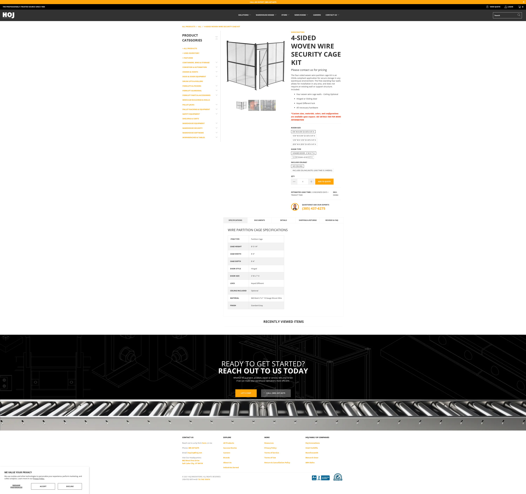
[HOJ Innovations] (43, 15)
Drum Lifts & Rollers (192, 81)
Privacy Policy (270, 448)
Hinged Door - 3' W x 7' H (304, 153)
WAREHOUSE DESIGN (265, 15)
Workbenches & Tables (193, 137)
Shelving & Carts (190, 118)
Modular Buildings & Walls (196, 100)
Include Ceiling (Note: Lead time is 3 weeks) (312, 170)
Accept (43, 486)
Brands (226, 457)
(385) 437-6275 (313, 208)
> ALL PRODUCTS (189, 48)
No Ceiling (297, 166)
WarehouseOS (311, 452)
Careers (226, 452)
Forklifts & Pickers (191, 86)
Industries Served (231, 467)
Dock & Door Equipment (194, 76)
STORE (284, 15)
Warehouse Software (193, 133)
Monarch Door (311, 457)
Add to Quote (324, 181)
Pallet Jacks (188, 104)
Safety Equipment (191, 114)
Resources (269, 443)
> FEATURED (187, 58)
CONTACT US (331, 15)
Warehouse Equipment (193, 123)
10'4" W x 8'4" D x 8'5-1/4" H (304, 136)
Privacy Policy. (39, 478)
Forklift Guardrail (192, 90)
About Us (227, 462)
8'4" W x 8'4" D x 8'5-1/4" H (303, 131)
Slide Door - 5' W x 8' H (303, 157)
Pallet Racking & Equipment (196, 109)
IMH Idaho (310, 462)
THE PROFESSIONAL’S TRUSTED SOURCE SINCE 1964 (24, 7)
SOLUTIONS (243, 15)
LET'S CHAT (246, 393)
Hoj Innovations (312, 443)
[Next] (284, 63)
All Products (228, 443)
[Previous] (226, 63)
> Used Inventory (190, 53)
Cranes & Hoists (190, 72)
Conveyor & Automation (194, 67)
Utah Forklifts (311, 448)
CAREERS (317, 15)
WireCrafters (297, 32)
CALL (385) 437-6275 (276, 393)
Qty (293, 176)
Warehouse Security (192, 128)
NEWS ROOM (300, 15)
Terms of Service (271, 452)
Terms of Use (270, 457)
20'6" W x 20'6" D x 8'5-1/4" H (304, 144)
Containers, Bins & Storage (195, 62)
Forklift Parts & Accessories (196, 95)
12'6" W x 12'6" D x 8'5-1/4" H (304, 140)
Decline (70, 486)
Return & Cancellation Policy (277, 462)
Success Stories (230, 448)
